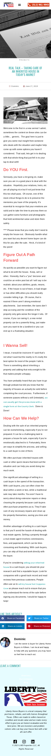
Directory (26, 675)
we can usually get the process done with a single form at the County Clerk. (25, 402)
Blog (26, 682)
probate (24, 60)
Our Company (26, 679)
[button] (19, 5)
